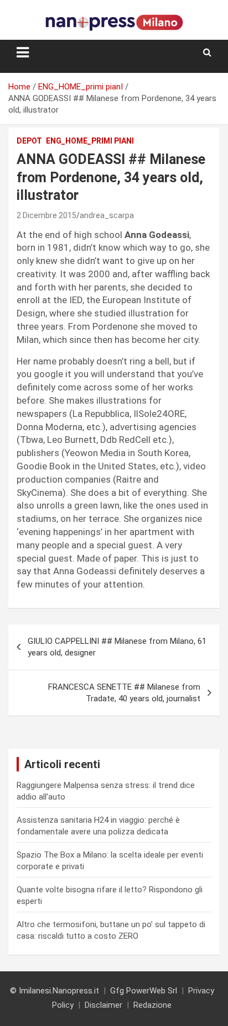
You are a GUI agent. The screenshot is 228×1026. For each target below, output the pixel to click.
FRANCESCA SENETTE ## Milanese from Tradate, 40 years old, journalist (124, 693)
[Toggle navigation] (22, 52)
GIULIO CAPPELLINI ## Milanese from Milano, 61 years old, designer (117, 647)
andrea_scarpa (107, 215)
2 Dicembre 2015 (46, 215)
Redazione (152, 1005)
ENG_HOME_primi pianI (90, 140)
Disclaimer (103, 1005)
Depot (29, 140)
